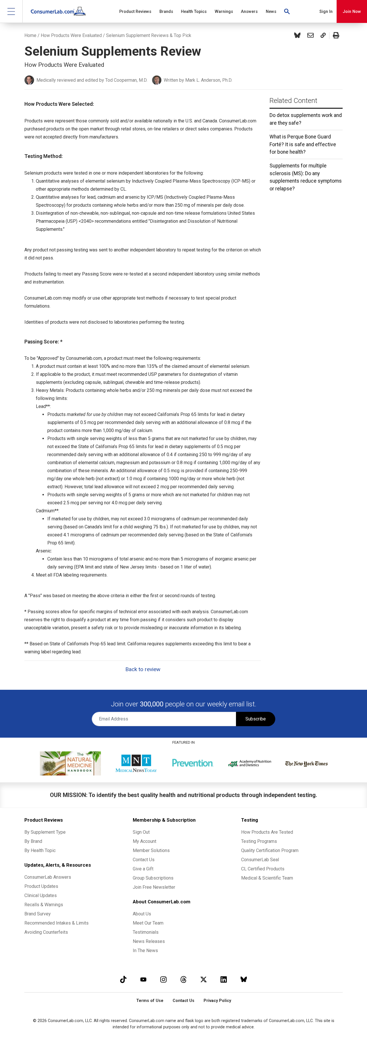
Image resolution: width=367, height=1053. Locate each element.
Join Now (352, 11)
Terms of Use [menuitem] (149, 1000)
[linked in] (223, 979)
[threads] (183, 979)
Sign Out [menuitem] (141, 832)
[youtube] (143, 979)
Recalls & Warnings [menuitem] (43, 904)
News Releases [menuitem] (149, 941)
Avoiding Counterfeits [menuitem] (46, 932)
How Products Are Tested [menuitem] (267, 832)
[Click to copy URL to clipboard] (323, 35)
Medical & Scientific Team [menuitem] (267, 878)
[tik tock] (123, 979)
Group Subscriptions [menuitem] (153, 878)
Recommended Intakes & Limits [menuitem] (56, 923)
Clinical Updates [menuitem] (40, 895)
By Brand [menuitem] (33, 841)
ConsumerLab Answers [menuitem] (47, 877)
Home (30, 35)
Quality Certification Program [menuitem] (269, 850)
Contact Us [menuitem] (144, 859)
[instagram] (163, 979)
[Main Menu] (11, 11)
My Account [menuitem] (144, 841)
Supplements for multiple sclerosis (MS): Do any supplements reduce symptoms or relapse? (306, 177)
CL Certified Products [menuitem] (262, 869)
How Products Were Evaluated (71, 35)
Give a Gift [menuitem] (143, 869)
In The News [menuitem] (145, 950)
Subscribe (255, 719)
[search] (287, 11)
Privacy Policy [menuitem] (217, 1000)
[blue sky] (244, 979)
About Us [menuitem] (142, 914)
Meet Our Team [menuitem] (148, 923)
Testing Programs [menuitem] (259, 841)
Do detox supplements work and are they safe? (306, 119)
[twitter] (203, 979)
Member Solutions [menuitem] (151, 850)
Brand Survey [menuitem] (37, 914)
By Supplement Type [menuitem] (45, 832)
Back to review (142, 669)
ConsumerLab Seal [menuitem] (260, 859)
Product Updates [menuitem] (41, 886)
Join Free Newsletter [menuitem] (154, 887)
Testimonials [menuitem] (146, 932)
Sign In (326, 11)
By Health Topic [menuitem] (40, 850)
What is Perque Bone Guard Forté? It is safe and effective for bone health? (303, 144)
